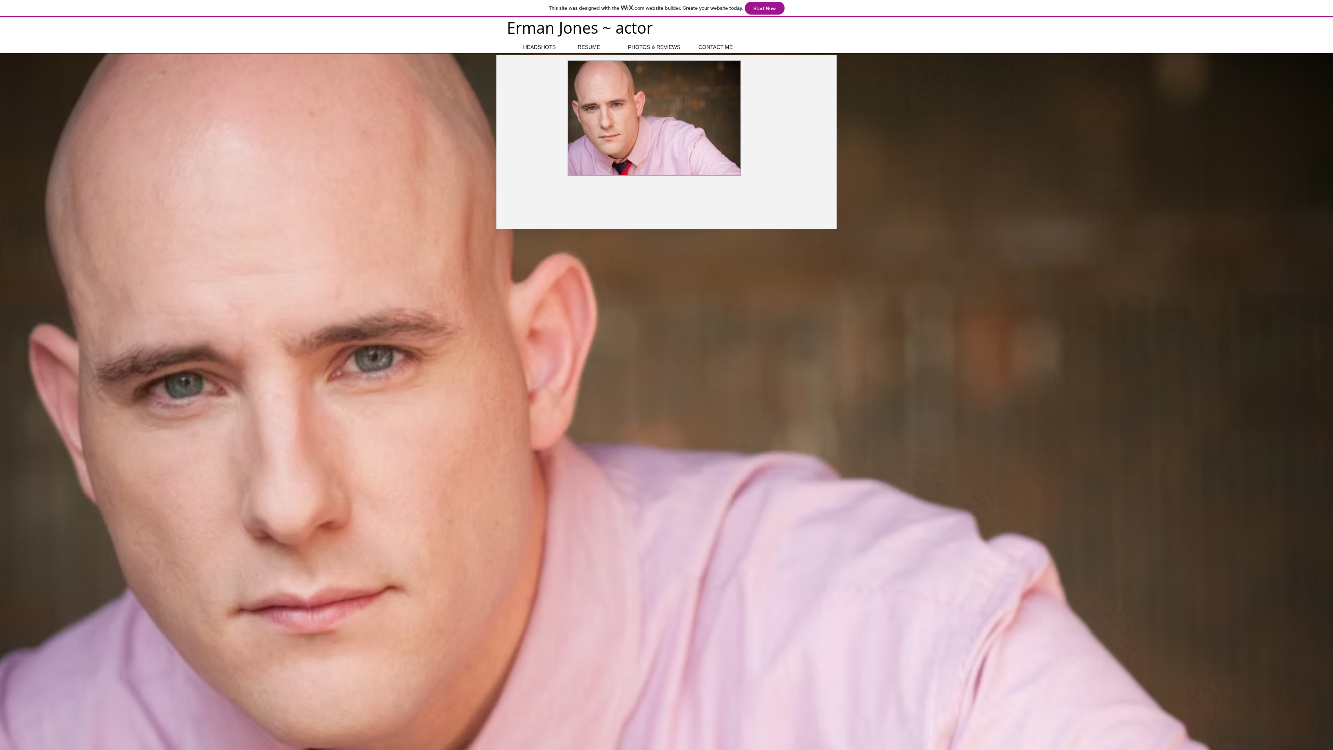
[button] (654, 191)
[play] (725, 315)
